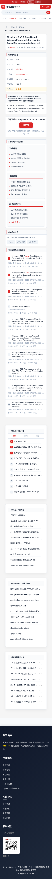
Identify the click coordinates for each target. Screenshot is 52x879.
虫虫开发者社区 (11, 7)
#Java (11, 242)
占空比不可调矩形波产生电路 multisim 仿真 (26, 521)
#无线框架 (21, 242)
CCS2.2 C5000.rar (21, 481)
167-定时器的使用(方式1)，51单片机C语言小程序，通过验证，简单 (24, 685)
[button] (26, 125)
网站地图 (22, 2)
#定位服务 (32, 242)
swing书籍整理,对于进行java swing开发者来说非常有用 (26, 594)
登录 (30, 2)
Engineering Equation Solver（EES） (28, 475)
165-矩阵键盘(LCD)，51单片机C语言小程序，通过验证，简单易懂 (24, 691)
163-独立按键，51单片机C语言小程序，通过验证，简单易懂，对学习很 (24, 696)
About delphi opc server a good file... (24, 600)
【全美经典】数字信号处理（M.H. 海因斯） (26, 538)
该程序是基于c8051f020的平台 (22, 617)
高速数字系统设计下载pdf (20, 543)
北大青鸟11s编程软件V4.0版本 (26, 453)
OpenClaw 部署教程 (11, 788)
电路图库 (6, 774)
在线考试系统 (15, 634)
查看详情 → (15, 222)
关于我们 (14, 2)
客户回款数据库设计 (18, 606)
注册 (38, 2)
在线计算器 (7, 784)
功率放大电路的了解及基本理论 (22, 565)
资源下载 (12, 18)
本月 (26, 436)
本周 (37, 436)
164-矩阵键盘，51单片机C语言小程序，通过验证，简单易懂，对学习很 (24, 702)
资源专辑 (22, 18)
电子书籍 (6, 779)
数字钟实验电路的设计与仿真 (21, 526)
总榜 (14, 436)
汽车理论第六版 (20, 441)
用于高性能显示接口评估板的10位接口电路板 (26, 532)
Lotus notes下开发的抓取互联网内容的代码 (26, 622)
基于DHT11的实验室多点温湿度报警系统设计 (26, 549)
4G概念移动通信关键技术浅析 (21, 639)
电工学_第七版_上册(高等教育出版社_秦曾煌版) (28, 469)
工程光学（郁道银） (21, 486)
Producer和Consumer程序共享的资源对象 (26, 611)
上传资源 (46, 7)
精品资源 (42, 18)
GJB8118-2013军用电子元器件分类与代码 (28, 447)
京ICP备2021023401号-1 (26, 873)
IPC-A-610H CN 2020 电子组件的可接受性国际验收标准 (28, 458)
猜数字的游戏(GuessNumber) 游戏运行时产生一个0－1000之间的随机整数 (28, 492)
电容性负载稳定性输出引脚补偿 (22, 560)
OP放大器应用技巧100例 (20, 554)
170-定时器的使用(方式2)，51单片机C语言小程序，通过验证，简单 (24, 663)
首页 (4, 18)
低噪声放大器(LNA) (17, 515)
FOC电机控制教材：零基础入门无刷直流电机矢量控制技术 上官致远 (28, 464)
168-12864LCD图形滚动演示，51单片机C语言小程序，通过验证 (24, 674)
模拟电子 (12, 47)
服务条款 (6, 804)
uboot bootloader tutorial (19, 628)
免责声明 (6, 813)
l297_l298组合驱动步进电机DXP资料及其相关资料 (26, 589)
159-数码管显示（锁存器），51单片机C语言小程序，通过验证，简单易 (24, 679)
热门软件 (32, 18)
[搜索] (48, 12)
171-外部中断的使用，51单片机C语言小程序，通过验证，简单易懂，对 (24, 668)
